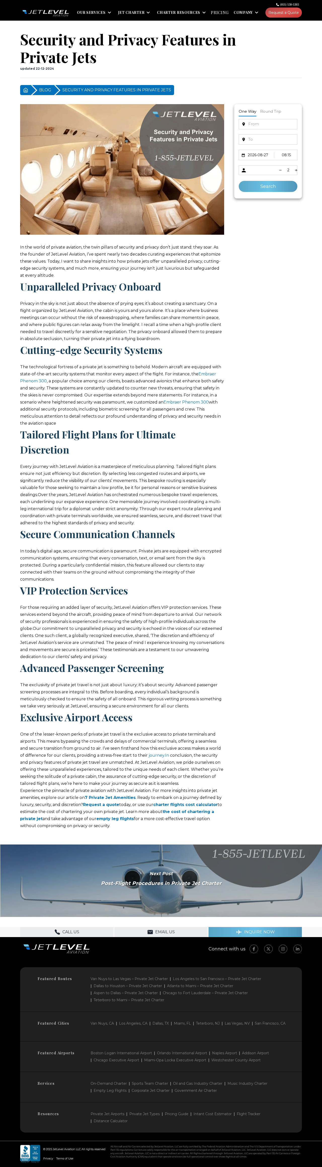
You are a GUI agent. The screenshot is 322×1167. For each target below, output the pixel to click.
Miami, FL (182, 1023)
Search (268, 186)
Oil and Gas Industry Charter (197, 1083)
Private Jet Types (144, 1114)
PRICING (220, 12)
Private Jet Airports (107, 1114)
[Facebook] (254, 949)
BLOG (45, 90)
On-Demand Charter (109, 1083)
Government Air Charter (196, 1090)
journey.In (159, 755)
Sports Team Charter (150, 1083)
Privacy (48, 1158)
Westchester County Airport (236, 1060)
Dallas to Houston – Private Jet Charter (128, 986)
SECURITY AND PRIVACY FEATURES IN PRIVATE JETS (116, 90)
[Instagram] (283, 949)
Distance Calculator (111, 1121)
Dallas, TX (160, 1023)
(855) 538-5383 (289, 4)
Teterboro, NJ (208, 1023)
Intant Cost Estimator (212, 1114)
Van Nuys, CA (102, 1023)
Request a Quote (283, 12)
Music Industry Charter (247, 1083)
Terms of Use (64, 1158)
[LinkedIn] (297, 949)
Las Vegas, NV (237, 1023)
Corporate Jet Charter (151, 1090)
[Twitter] (268, 949)
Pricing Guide (176, 1114)
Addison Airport (255, 1053)
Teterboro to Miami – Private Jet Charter (129, 1000)
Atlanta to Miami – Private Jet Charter (200, 986)
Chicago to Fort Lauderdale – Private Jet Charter (205, 993)
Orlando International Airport (182, 1053)
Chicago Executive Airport (116, 1060)
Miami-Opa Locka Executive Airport (175, 1060)
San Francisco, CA (270, 1023)
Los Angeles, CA (133, 1023)
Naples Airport (224, 1053)
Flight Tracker (248, 1114)
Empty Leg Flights (110, 1090)
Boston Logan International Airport (121, 1053)
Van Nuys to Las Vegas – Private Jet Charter (129, 979)
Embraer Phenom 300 (186, 402)
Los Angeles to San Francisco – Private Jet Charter (217, 979)
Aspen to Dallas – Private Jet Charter (126, 993)
